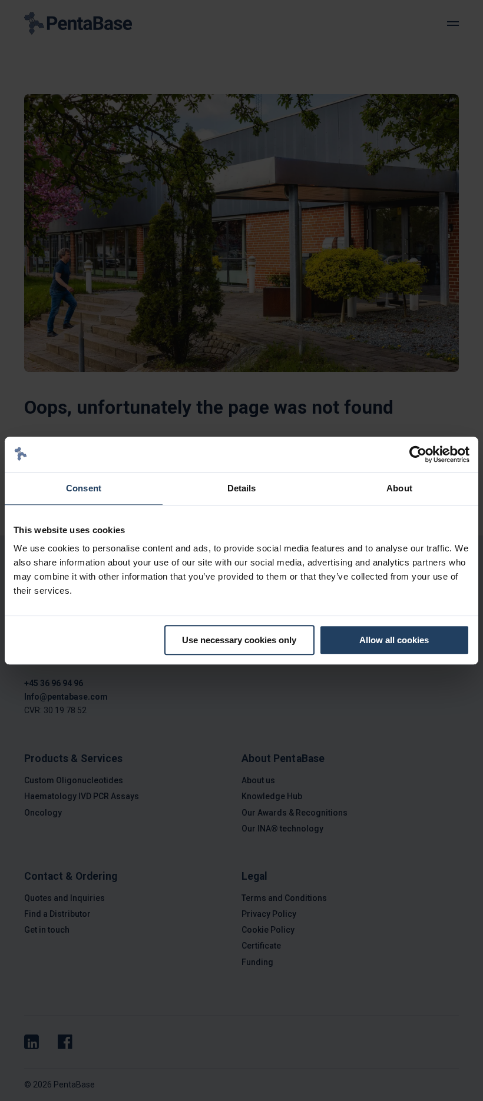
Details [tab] (241, 488)
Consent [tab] (83, 488)
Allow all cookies (394, 640)
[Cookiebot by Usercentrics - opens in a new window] (417, 454)
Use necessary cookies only (239, 640)
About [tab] (399, 488)
